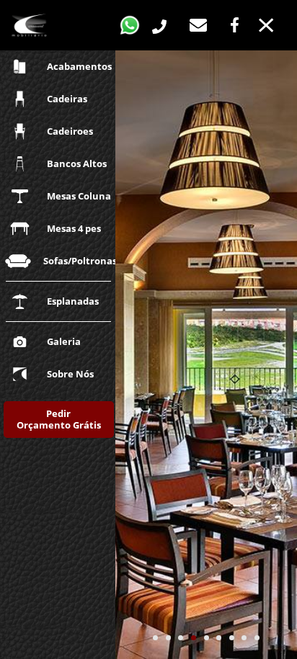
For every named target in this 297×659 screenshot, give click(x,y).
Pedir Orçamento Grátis (59, 419)
